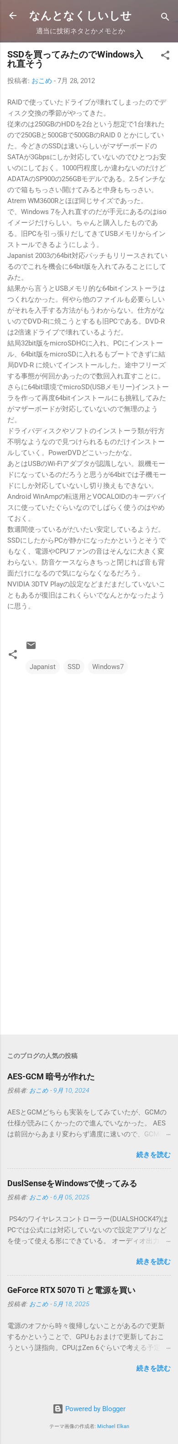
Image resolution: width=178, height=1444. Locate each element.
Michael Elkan (113, 1426)
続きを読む (153, 1155)
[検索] (165, 18)
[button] (165, 57)
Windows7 (108, 667)
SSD (74, 667)
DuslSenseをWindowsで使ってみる (72, 1183)
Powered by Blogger (94, 1409)
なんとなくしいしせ (80, 15)
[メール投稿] (31, 648)
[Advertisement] (89, 956)
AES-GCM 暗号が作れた (51, 1076)
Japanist (43, 667)
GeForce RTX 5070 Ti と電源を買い (71, 1290)
